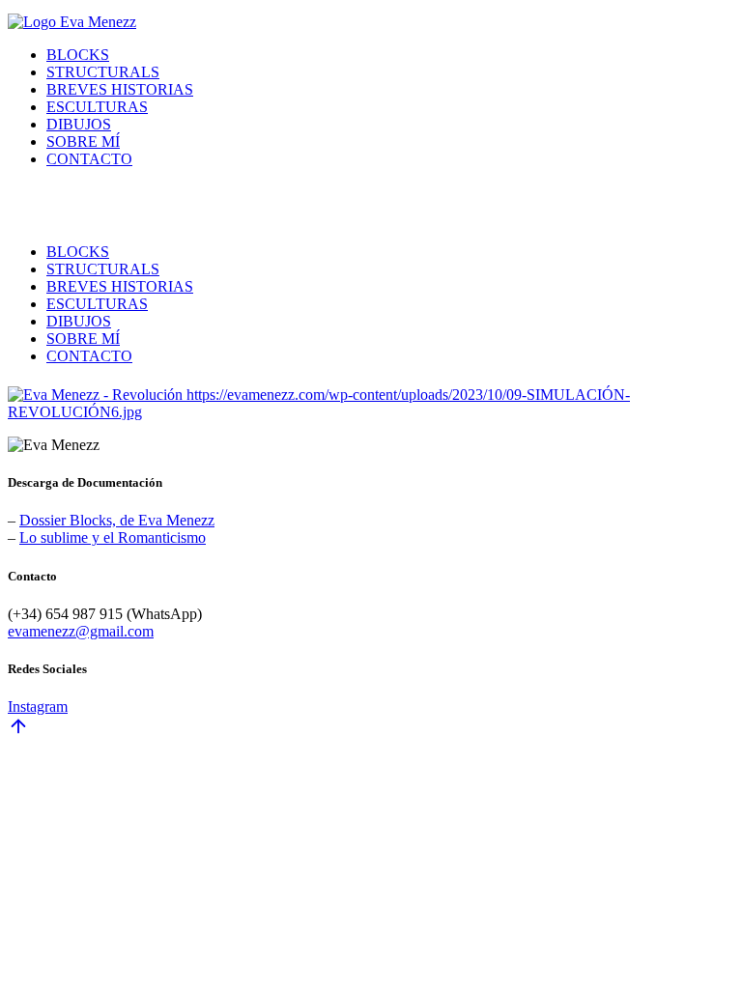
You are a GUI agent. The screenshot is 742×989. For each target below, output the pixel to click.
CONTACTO (89, 159)
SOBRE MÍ (83, 141)
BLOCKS (77, 54)
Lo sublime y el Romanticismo (112, 537)
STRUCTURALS (102, 72)
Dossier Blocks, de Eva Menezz (116, 520)
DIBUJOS (78, 124)
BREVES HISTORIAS (119, 89)
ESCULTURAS (97, 107)
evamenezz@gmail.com (81, 631)
